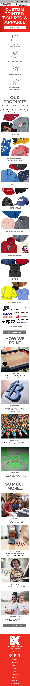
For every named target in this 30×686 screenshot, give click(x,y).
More (15, 668)
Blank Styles (15, 662)
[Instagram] (15, 655)
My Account (20, 1)
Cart (27, 1)
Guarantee (14, 677)
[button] (15, 359)
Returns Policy (15, 674)
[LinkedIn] (19, 655)
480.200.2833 (23, 4)
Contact (15, 671)
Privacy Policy (15, 680)
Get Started (14, 659)
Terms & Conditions (14, 683)
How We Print (15, 665)
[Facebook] (10, 655)
